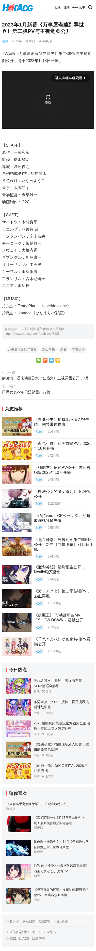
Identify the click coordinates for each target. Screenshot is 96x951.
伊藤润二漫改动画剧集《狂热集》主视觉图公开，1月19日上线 (48, 378)
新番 (63, 349)
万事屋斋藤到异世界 (22, 349)
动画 (5, 41)
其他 (37, 691)
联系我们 (28, 921)
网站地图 (61, 921)
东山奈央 (48, 349)
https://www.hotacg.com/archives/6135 (32, 333)
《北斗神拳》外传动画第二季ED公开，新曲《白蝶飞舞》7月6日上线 (64, 545)
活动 (37, 713)
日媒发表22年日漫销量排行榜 (26, 392)
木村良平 (78, 349)
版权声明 (45, 921)
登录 (58, 7)
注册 (67, 7)
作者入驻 (12, 921)
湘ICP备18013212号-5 (40, 932)
